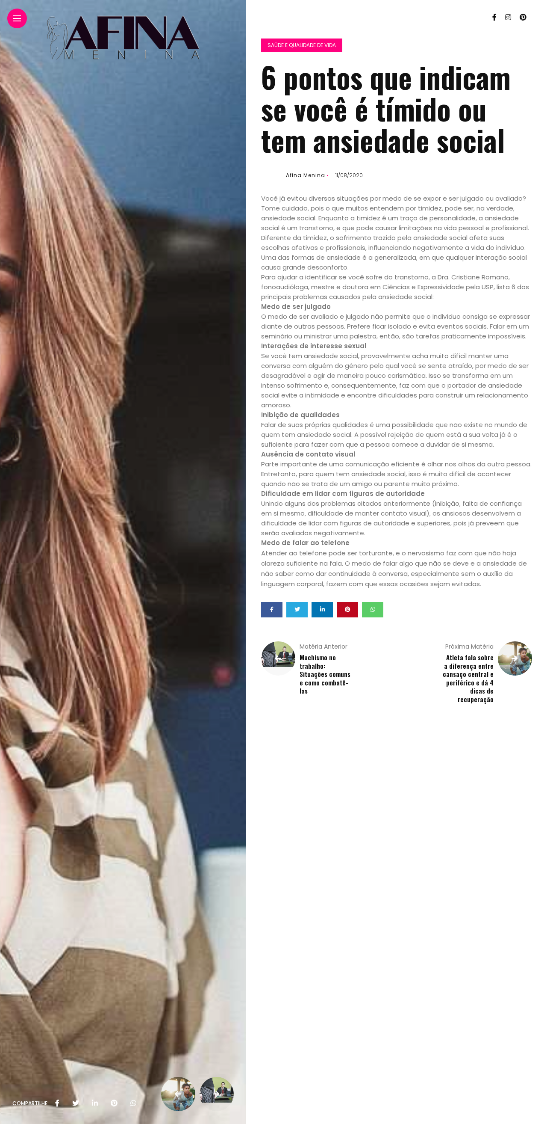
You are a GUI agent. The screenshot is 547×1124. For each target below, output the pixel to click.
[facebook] (57, 1103)
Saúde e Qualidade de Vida (302, 45)
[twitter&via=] (75, 1103)
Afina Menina (305, 175)
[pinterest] (114, 1103)
